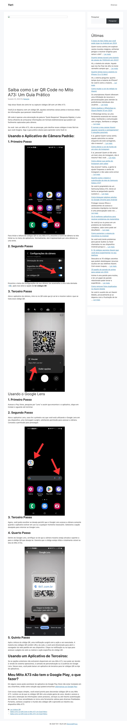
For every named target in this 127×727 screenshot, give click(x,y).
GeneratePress (72, 724)
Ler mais (107, 54)
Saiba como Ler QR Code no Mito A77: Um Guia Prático (28, 711)
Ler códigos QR (15, 709)
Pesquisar (95, 17)
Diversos (114, 5)
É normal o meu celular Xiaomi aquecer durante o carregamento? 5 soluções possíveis (104, 129)
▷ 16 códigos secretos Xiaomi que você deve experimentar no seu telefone (105, 252)
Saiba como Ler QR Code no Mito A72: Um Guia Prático (28, 714)
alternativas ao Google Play (66, 687)
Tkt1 (10, 4)
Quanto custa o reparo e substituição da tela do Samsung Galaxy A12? (104, 180)
